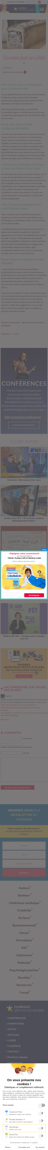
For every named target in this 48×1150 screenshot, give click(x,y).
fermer (44, 549)
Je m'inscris (34, 595)
